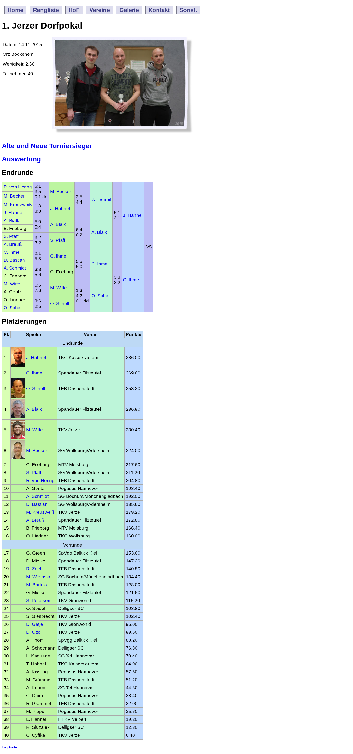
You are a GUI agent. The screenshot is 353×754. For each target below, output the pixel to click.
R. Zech (34, 568)
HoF (74, 10)
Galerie (129, 10)
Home (15, 10)
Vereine (99, 10)
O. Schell (100, 295)
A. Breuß (13, 244)
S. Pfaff (11, 236)
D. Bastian (14, 260)
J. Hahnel (101, 199)
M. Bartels (36, 584)
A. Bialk (11, 220)
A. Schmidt (15, 268)
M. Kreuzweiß (18, 204)
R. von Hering (18, 186)
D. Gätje (34, 624)
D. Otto (33, 632)
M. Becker (60, 191)
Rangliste (46, 10)
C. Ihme (12, 252)
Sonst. (188, 10)
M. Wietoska (39, 576)
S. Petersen (38, 600)
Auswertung (21, 159)
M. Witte (12, 283)
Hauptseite (9, 747)
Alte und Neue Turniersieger (47, 146)
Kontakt (159, 10)
